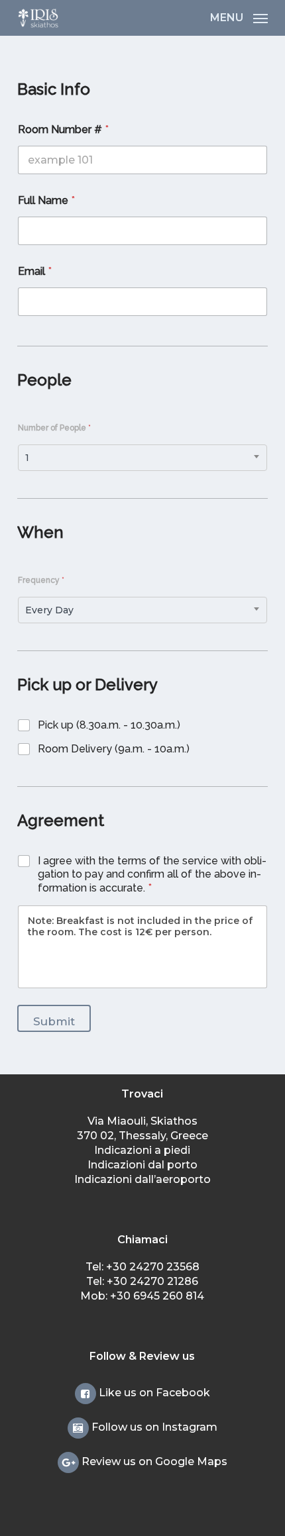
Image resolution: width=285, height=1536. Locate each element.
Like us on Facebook (153, 1392)
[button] (239, 17)
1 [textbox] (27, 458)
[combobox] (142, 457)
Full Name (46, 200)
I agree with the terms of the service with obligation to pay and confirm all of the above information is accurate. (152, 874)
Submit (54, 1021)
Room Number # (63, 129)
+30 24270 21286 (152, 1281)
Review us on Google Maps (153, 1461)
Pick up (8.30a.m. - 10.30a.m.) (109, 725)
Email (35, 271)
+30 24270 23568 (153, 1266)
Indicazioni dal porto (142, 1164)
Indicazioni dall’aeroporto (142, 1179)
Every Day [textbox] (49, 610)
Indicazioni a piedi (142, 1150)
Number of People (54, 428)
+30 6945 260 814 (157, 1296)
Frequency (41, 580)
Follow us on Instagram (153, 1427)
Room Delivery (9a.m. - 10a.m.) (114, 748)
